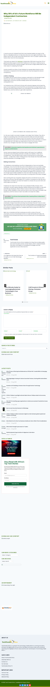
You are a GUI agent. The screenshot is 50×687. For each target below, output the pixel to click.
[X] (23, 685)
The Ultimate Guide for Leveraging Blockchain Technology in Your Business (12, 290)
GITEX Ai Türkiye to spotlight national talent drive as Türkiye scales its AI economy (26, 395)
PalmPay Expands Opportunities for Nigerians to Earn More (20, 432)
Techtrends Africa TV (7, 666)
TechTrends (9, 20)
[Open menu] (48, 3)
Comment (7, 313)
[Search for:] (25, 348)
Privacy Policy (5, 674)
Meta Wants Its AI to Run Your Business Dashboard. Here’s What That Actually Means (26, 421)
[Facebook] (20, 685)
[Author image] (5, 21)
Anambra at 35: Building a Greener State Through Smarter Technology (23, 385)
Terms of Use (5, 672)
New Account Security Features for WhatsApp (17, 408)
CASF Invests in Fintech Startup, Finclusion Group (36, 289)
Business (24, 20)
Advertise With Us (6, 659)
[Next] (45, 285)
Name (6, 331)
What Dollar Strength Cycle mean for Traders (17, 426)
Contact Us (4, 662)
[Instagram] (25, 685)
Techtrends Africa (6, 646)
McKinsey (20, 61)
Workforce (6, 233)
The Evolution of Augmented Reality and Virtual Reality (37, 255)
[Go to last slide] (5, 285)
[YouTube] (30, 685)
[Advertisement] (25, 504)
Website (36, 331)
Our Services (5, 664)
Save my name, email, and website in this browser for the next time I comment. (23, 334)
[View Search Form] (45, 3)
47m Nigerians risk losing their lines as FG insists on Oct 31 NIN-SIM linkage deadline (13, 256)
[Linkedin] (27, 685)
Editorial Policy (5, 677)
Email (20, 331)
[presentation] (13, 277)
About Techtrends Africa (8, 657)
